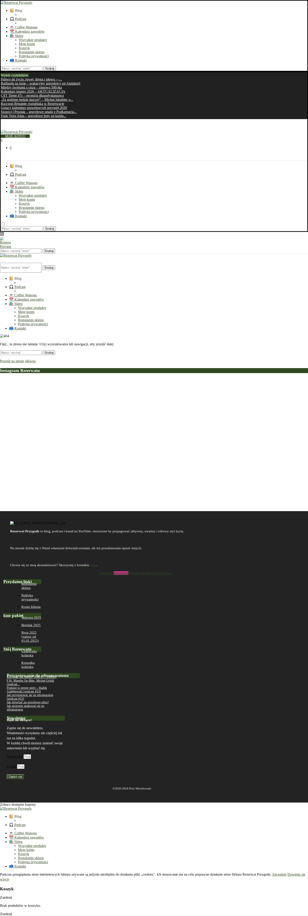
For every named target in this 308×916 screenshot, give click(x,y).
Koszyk (24, 48)
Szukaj (49, 68)
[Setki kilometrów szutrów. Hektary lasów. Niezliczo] (154, 405)
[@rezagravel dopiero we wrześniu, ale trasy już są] (277, 395)
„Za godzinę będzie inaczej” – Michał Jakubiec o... (37, 100)
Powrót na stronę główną (18, 361)
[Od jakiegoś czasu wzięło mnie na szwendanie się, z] (92, 422)
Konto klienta (31, 607)
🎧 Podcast (18, 19)
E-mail (12, 766)
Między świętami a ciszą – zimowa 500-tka (31, 87)
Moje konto (27, 44)
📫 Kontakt (18, 60)
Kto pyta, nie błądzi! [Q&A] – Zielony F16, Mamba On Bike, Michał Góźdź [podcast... (32, 680)
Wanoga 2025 (31, 617)
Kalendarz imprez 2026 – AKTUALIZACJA (33, 91)
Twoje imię (15, 757)
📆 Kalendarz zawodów (27, 31)
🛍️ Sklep (16, 36)
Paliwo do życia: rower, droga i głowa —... (31, 79)
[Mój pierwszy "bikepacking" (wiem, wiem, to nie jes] (31, 442)
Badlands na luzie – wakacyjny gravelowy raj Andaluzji (40, 83)
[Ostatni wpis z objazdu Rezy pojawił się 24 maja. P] (215, 424)
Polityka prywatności (34, 56)
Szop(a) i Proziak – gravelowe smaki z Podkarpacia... (39, 112)
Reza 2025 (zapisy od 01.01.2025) (30, 636)
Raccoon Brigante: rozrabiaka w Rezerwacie (32, 104)
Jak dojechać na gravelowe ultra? (28, 702)
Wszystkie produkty (33, 40)
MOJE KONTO (15, 136)
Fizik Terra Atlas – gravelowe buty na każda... (33, 116)
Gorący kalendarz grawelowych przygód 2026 (34, 108)
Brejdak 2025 (31, 625)
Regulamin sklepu (31, 52)
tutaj (93, 565)
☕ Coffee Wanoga (23, 27)
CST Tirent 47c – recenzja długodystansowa (32, 95)
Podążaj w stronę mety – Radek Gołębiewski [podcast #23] (27, 689)
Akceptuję (279, 874)
